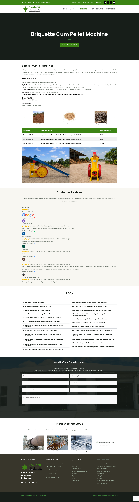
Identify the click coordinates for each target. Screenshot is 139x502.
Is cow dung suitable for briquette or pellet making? (42, 330)
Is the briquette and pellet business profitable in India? (90, 319)
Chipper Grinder (102, 469)
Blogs (73, 476)
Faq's (73, 478)
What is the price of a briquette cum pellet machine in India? (92, 310)
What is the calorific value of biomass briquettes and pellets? (92, 330)
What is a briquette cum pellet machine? (38, 310)
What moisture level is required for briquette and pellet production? (43, 334)
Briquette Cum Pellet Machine (34, 303)
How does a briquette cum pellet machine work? (40, 314)
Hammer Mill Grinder (103, 471)
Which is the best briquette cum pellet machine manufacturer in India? (93, 347)
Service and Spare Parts (79, 471)
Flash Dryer (100, 473)
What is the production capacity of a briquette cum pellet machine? (44, 339)
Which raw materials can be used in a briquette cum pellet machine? (44, 325)
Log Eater (100, 478)
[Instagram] (25, 482)
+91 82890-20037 (51, 474)
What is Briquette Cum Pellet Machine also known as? (89, 306)
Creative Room (113, 495)
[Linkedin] (29, 482)
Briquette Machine (102, 464)
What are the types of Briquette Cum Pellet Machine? (89, 303)
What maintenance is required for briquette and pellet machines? (93, 339)
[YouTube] (33, 482)
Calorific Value (97, 9)
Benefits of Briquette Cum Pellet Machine (38, 306)
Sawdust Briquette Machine (105, 481)
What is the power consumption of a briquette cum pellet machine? (43, 344)
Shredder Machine (102, 483)
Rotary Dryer (101, 476)
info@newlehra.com (52, 477)
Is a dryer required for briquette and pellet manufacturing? (44, 349)
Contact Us (110, 9)
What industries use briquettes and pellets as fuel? (88, 323)
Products (83, 9)
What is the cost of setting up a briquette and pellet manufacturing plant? (89, 314)
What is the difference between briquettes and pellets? (43, 318)
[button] (25, 118)
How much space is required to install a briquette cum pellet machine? (92, 334)
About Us (73, 9)
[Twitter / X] (36, 482)
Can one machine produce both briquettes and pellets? (43, 321)
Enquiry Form (76, 473)
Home (65, 9)
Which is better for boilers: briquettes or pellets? (88, 326)
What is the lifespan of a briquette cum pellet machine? (90, 343)
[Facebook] (22, 482)
